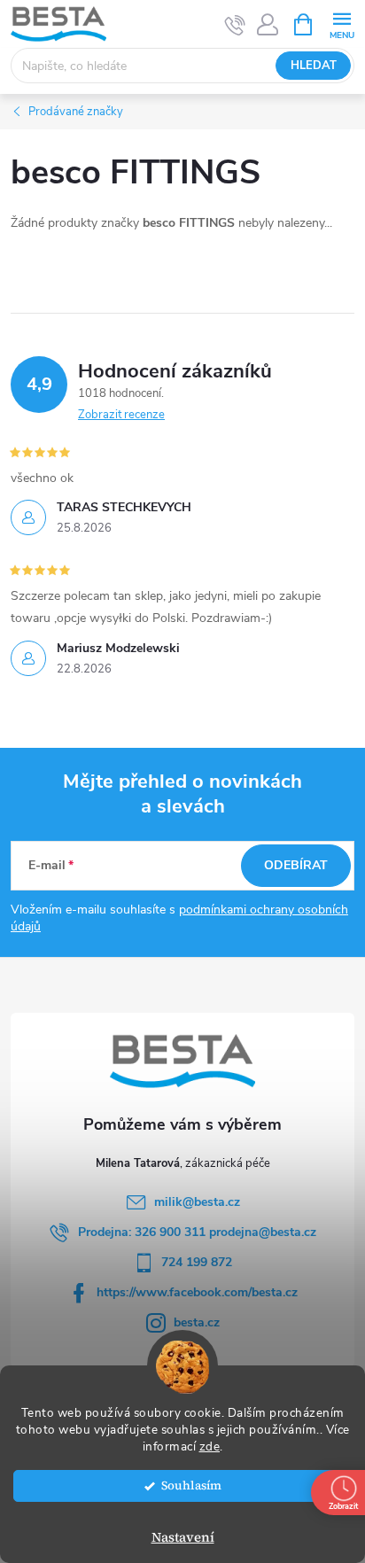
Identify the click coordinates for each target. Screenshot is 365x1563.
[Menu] (341, 23)
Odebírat (296, 865)
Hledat (314, 66)
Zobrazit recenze (121, 415)
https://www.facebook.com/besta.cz (197, 1292)
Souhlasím (191, 1485)
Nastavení (182, 1537)
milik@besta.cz (197, 1202)
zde (210, 1446)
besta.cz (197, 1322)
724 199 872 (196, 1262)
